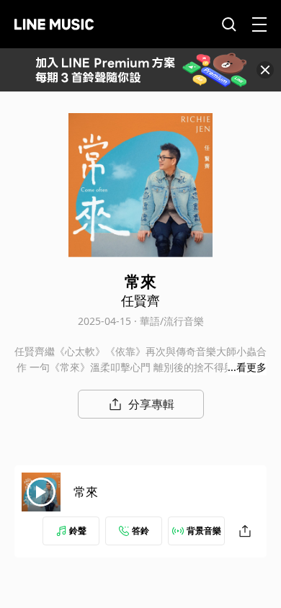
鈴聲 (77, 530)
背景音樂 (204, 530)
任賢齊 (140, 300)
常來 (85, 491)
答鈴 (140, 530)
